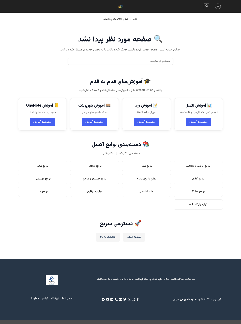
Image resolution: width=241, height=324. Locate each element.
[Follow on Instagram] (133, 299)
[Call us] (116, 299)
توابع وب (43, 192)
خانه (135, 19)
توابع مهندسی (43, 179)
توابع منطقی (95, 166)
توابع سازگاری (94, 192)
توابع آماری (198, 179)
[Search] (206, 6)
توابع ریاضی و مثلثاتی (198, 166)
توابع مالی (42, 166)
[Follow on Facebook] (137, 299)
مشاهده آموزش (198, 122)
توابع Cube (198, 192)
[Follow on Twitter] (124, 299)
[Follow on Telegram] (103, 299)
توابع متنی (146, 166)
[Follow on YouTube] (107, 299)
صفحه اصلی (134, 237)
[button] (218, 6)
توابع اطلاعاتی (146, 192)
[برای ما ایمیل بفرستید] (120, 299)
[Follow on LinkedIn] (111, 299)
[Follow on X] (129, 299)
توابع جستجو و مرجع (94, 179)
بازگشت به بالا (108, 237)
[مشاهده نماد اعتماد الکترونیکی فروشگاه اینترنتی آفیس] (51, 280)
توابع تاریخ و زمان (146, 179)
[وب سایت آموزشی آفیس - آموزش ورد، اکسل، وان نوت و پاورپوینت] (120, 6)
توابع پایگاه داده (198, 204)
